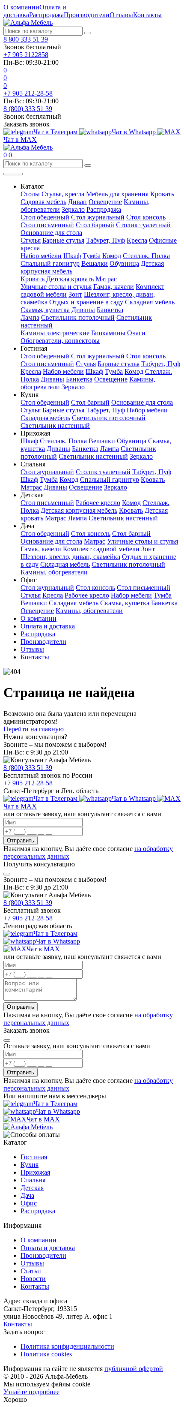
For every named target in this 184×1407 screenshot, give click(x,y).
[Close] (6, 874)
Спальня (33, 1180)
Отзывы (121, 14)
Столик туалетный (143, 224)
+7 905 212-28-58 (28, 93)
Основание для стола (51, 232)
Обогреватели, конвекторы (60, 340)
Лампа (30, 317)
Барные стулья (63, 240)
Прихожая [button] (35, 433)
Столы (30, 194)
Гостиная (34, 1156)
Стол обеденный (45, 217)
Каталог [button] (32, 186)
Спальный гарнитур (50, 263)
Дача (27, 1195)
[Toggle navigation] (13, 174)
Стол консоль (146, 217)
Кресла (137, 240)
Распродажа (46, 14)
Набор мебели (41, 255)
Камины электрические (55, 333)
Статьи (31, 1271)
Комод (111, 255)
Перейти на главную (33, 729)
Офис (29, 1203)
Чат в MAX (43, 949)
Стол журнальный (98, 217)
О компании (21, 7)
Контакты (147, 14)
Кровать (162, 194)
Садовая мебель (43, 201)
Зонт (75, 294)
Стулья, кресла (63, 194)
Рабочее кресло (98, 502)
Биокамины (108, 333)
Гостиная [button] (34, 348)
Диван (77, 201)
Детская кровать (70, 279)
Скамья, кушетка (45, 309)
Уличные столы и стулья (56, 286)
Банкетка (110, 309)
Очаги (136, 333)
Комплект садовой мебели (101, 549)
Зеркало (73, 209)
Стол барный (95, 224)
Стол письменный (47, 224)
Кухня (30, 1164)
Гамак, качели (113, 286)
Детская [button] (32, 495)
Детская (32, 1187)
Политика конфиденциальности (67, 1346)
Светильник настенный (55, 425)
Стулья (31, 240)
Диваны (83, 309)
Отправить (20, 840)
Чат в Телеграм (56, 131)
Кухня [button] (30, 394)
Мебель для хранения (117, 194)
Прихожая (35, 1172)
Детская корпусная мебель (79, 510)
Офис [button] (29, 579)
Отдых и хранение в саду (86, 302)
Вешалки (94, 263)
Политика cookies (46, 1354)
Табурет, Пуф (105, 240)
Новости (33, 1278)
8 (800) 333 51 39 (27, 108)
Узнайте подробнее (31, 1391)
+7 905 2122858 (25, 54)
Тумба (92, 255)
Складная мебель (150, 302)
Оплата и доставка (48, 626)
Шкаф (72, 255)
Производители (87, 14)
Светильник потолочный (78, 317)
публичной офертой (133, 1368)
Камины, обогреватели (54, 572)
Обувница (124, 263)
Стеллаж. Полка (146, 255)
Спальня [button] (33, 464)
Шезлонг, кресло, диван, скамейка (70, 556)
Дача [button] (27, 525)
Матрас (106, 279)
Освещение (105, 201)
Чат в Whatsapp (134, 131)
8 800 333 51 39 (25, 39)
